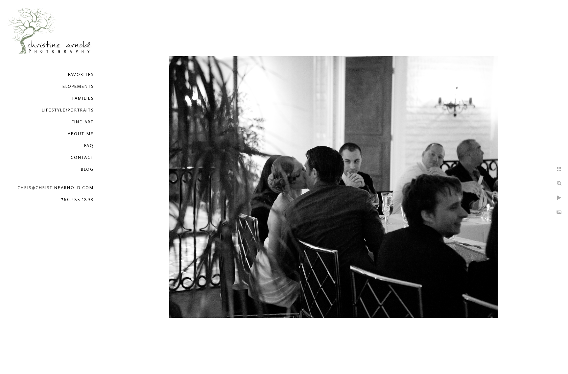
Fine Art (83, 121)
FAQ (89, 145)
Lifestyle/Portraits (68, 109)
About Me (81, 133)
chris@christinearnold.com (55, 187)
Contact (82, 157)
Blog (87, 169)
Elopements (78, 86)
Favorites (81, 74)
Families (83, 98)
